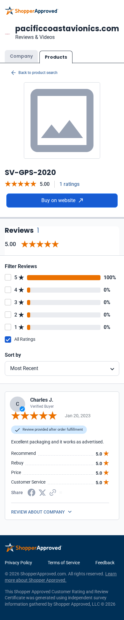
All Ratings (24, 339)
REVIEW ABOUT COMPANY (38, 511)
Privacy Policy (18, 562)
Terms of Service (64, 562)
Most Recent (24, 368)
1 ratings (69, 184)
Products (56, 57)
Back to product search (38, 72)
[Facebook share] (31, 492)
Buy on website (58, 200)
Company (21, 56)
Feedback (104, 562)
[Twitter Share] (42, 492)
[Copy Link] (52, 492)
